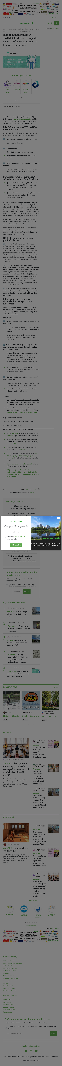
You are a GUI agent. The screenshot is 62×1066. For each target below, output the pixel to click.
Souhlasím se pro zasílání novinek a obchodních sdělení (16, 538)
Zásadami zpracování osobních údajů (16, 537)
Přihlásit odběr (16, 545)
